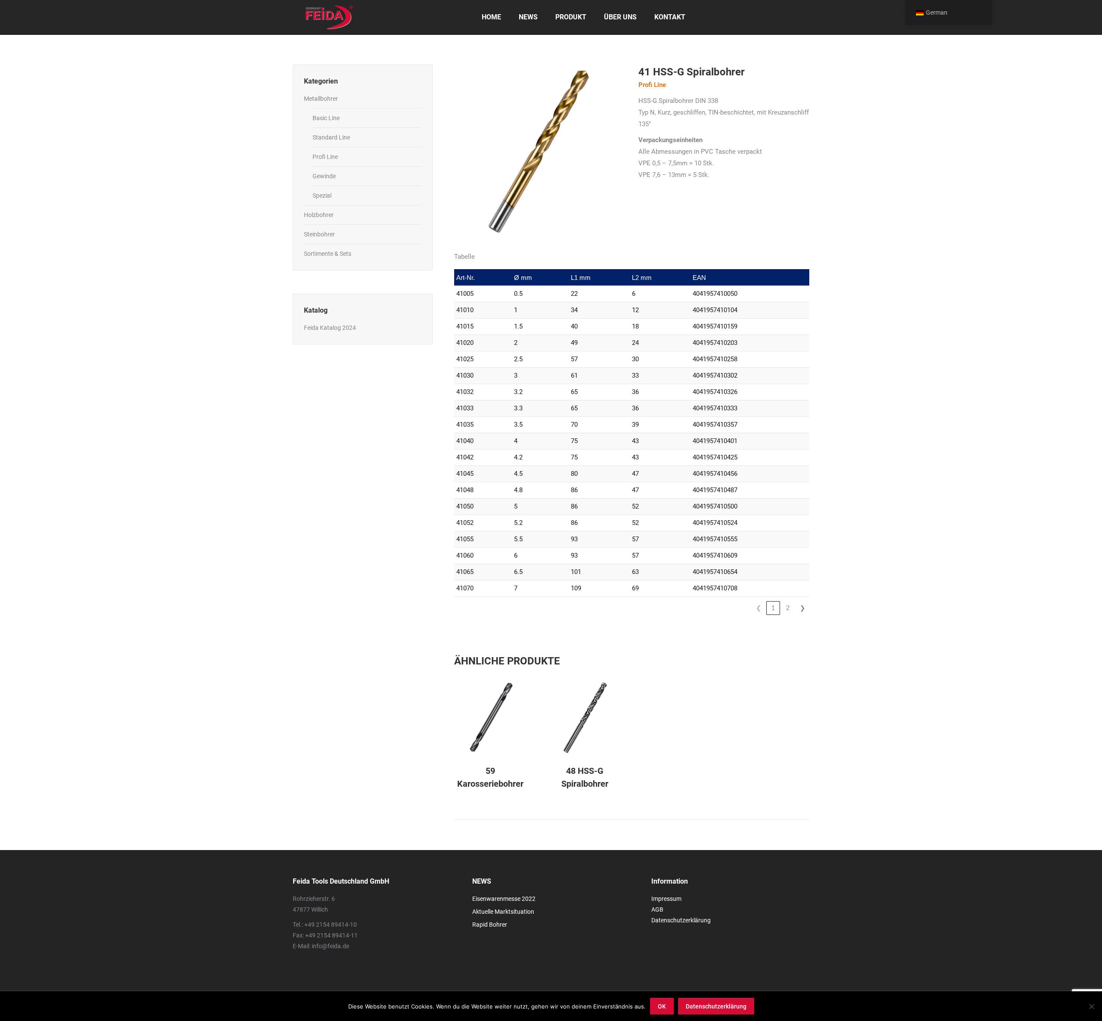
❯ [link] (802, 607)
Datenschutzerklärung (681, 920)
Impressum (666, 898)
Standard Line (331, 137)
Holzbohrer (319, 214)
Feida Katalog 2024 (330, 327)
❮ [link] (758, 607)
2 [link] (787, 607)
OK (662, 1006)
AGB (657, 909)
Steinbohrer (319, 234)
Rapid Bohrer (489, 924)
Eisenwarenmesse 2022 (504, 898)
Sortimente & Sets (327, 253)
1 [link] (773, 607)
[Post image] (490, 717)
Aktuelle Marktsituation (503, 911)
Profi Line (325, 156)
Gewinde (324, 176)
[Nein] (1091, 1006)
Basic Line (326, 118)
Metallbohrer (321, 98)
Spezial (322, 195)
